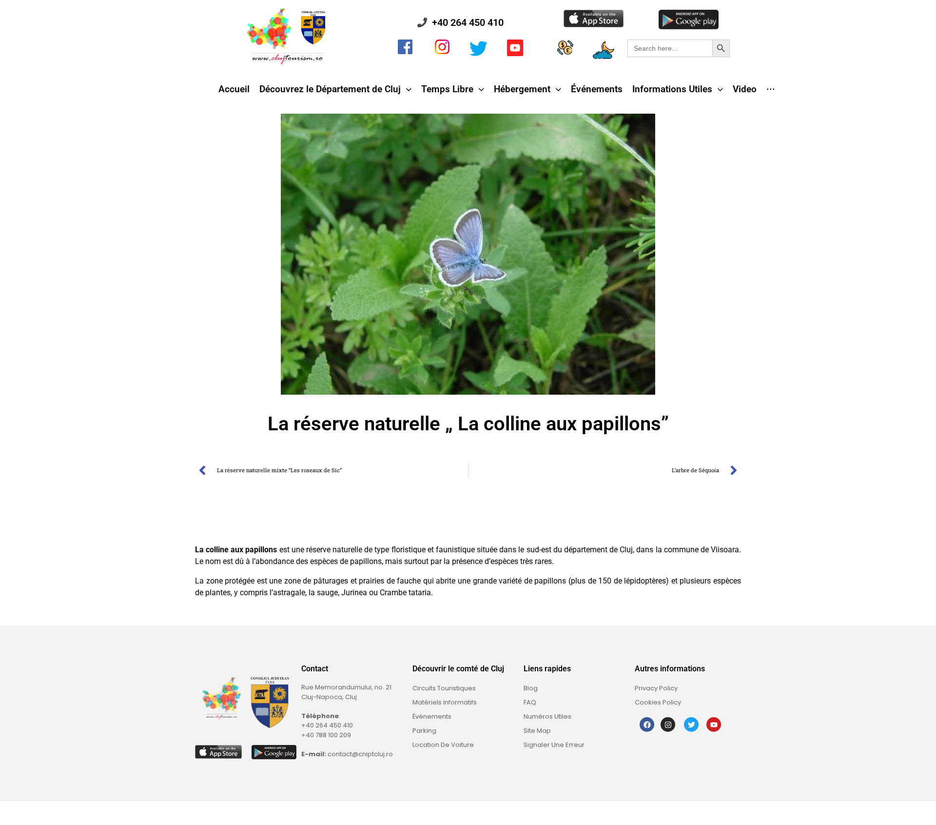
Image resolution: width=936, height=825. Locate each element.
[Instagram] (668, 724)
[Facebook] (647, 724)
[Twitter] (691, 724)
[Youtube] (713, 724)
